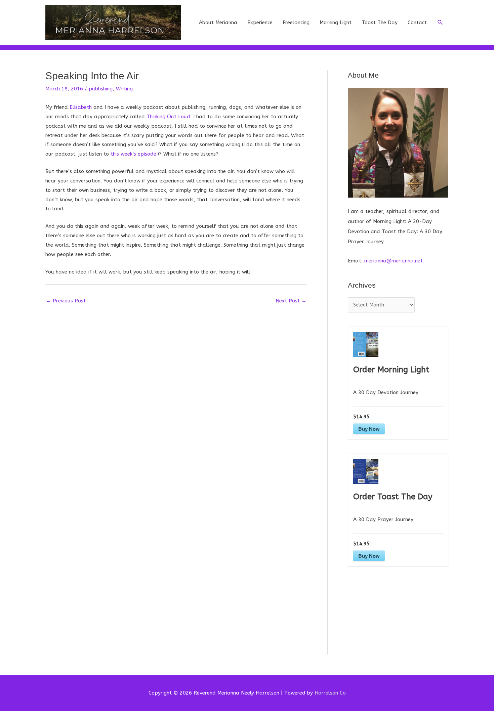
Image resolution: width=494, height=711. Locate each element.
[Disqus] (176, 392)
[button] (440, 22)
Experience (260, 22)
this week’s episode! (134, 154)
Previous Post (66, 301)
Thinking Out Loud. (169, 117)
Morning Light (336, 22)
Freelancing (296, 22)
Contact (417, 22)
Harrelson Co (330, 693)
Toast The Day (380, 22)
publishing (101, 89)
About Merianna (218, 22)
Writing (124, 89)
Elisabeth (81, 107)
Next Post (291, 301)
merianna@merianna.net (393, 261)
